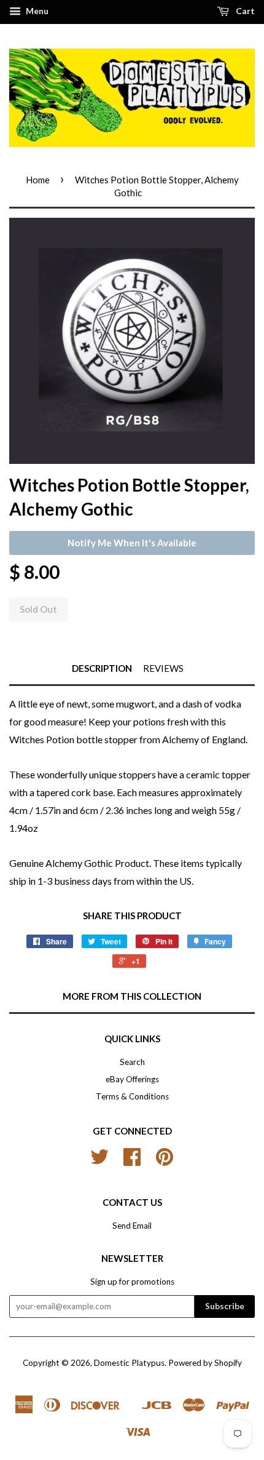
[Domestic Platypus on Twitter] (99, 1161)
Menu (36, 11)
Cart (244, 11)
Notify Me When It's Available (132, 542)
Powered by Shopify (205, 1363)
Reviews (163, 668)
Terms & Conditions (132, 1096)
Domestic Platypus (129, 1363)
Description (102, 668)
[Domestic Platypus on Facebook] (132, 1161)
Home (38, 179)
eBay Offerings (132, 1079)
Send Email (132, 1226)
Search (132, 1062)
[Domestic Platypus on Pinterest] (164, 1161)
